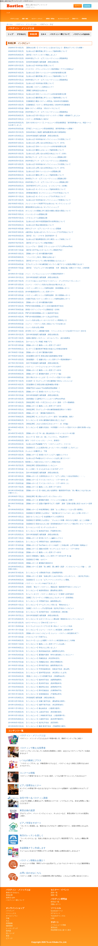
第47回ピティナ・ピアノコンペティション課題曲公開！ (46, 157)
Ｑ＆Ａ (43, 34)
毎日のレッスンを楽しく (31, 835)
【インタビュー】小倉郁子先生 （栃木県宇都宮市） (44, 719)
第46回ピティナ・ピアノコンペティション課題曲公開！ (46, 178)
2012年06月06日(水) (16, 579)
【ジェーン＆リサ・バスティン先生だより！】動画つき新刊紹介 (49, 594)
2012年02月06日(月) (16, 608)
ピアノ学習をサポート (30, 822)
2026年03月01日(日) (16, 58)
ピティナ (9, 938)
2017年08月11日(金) (16, 352)
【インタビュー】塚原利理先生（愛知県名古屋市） (44, 590)
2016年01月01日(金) (16, 395)
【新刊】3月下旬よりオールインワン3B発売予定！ (44, 250)
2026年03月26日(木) (16, 54)
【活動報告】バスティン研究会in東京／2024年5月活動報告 (47, 104)
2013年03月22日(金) (16, 523)
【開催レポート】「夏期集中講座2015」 (40, 413)
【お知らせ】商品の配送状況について (39, 225)
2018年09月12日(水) (16, 298)
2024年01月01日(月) (16, 132)
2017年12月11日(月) (16, 338)
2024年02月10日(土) (16, 119)
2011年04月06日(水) (16, 672)
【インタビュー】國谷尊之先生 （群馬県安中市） (44, 687)
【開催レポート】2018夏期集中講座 (39, 302)
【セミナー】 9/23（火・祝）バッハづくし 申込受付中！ (47, 437)
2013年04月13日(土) (16, 516)
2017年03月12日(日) (16, 359)
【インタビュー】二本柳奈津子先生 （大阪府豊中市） (45, 715)
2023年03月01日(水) (16, 157)
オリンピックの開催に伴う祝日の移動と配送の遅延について (48, 210)
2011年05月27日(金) (16, 662)
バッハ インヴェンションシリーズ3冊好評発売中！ (45, 273)
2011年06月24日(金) (16, 654)
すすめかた (21, 34)
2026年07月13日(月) (16, 47)
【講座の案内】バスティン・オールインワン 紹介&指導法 (47, 338)
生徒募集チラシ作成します (33, 847)
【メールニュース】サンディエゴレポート (41, 527)
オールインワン (12, 916)
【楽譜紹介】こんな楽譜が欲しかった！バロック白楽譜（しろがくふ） (52, 447)
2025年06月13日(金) (16, 76)
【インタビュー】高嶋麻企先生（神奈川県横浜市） (44, 662)
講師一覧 (54, 895)
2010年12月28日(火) (16, 697)
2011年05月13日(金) (16, 665)
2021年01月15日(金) (16, 239)
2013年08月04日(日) (16, 500)
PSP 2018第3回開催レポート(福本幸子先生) (42, 313)
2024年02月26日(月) (16, 115)
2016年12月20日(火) (16, 366)
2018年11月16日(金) (16, 288)
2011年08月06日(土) (16, 647)
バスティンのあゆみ (82, 34)
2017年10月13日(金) (16, 345)
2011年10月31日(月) (16, 633)
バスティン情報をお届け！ (33, 860)
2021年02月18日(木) (16, 232)
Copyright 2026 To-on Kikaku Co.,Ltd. (49, 942)
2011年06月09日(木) (16, 658)
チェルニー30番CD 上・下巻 (36, 451)
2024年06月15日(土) (16, 94)
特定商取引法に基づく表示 (61, 930)
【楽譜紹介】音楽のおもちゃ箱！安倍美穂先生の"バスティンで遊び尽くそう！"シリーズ (58, 523)
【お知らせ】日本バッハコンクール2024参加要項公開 (45, 94)
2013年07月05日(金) (16, 503)
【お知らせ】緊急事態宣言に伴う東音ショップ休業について (48, 239)
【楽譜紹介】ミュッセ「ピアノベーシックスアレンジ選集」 (48, 579)
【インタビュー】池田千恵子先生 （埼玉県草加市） (44, 704)
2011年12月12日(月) (16, 622)
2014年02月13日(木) (16, 454)
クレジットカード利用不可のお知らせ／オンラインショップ (48, 203)
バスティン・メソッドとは (26, 24)
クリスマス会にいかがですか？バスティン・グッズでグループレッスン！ (53, 281)
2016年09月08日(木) (16, 373)
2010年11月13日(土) (16, 708)
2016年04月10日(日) (16, 388)
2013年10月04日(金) (16, 490)
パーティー (10, 911)
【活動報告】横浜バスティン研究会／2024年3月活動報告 (47, 101)
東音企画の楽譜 (27, 810)
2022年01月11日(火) (16, 193)
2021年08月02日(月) (16, 207)
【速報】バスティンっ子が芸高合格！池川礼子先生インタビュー (49, 608)
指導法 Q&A (10, 898)
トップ (8, 12)
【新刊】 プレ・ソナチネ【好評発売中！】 (41, 235)
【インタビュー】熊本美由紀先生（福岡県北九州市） (45, 651)
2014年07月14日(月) (16, 433)
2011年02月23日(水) (16, 683)
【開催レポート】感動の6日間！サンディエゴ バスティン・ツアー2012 (52, 548)
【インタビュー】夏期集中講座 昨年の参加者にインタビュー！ (49, 654)
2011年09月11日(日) (16, 644)
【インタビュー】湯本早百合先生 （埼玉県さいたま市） (46, 672)
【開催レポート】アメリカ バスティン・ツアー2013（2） (47, 479)
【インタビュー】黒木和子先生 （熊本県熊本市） (44, 683)
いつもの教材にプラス (30, 760)
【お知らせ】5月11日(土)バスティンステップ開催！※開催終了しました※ (52, 115)
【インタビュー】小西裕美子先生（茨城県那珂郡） (44, 572)
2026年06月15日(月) (16, 51)
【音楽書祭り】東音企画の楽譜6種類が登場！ (42, 384)
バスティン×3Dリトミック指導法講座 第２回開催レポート (47, 295)
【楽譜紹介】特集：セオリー (36, 559)
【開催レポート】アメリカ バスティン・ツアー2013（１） (47, 483)
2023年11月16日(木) (16, 139)
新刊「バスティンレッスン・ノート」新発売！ (43, 440)
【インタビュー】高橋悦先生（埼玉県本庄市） (43, 658)
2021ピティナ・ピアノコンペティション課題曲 (43, 228)
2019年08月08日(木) (16, 257)
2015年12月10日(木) (16, 398)
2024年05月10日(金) (16, 108)
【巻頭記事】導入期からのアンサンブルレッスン (43, 496)
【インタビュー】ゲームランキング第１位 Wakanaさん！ (47, 604)
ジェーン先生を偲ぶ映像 (34, 327)
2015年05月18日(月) (16, 423)
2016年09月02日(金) (16, 377)
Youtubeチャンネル (58, 916)
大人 (7, 921)
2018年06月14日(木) (16, 313)
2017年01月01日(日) (16, 363)
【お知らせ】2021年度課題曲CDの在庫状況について (45, 221)
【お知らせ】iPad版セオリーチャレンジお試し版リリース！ (48, 458)
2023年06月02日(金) (16, 150)
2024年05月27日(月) (16, 97)
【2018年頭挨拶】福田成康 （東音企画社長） (42, 334)
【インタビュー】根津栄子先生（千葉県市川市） (43, 531)
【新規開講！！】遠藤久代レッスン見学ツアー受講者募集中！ (48, 359)
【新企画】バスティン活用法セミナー (39, 87)
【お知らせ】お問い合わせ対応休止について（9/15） (45, 143)
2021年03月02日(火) (16, 225)
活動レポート (56, 904)
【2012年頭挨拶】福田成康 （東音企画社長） (42, 615)
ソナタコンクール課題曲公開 (36, 218)
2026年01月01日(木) (16, 62)
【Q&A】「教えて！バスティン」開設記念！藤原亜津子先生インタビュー (53, 587)
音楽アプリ (75, 18)
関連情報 (84, 18)
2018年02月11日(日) (16, 331)
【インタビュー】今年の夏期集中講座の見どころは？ (45, 420)
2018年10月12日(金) (16, 295)
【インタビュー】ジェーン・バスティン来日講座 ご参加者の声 (49, 629)
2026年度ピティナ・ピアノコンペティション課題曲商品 (46, 58)
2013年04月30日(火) (16, 513)
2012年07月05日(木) (16, 576)
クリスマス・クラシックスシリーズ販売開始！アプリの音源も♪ (49, 69)
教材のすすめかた (12, 893)
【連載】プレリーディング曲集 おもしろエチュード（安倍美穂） (49, 597)
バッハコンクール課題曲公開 (36, 214)
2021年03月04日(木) (16, 221)
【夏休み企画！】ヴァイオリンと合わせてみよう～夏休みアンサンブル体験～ (54, 47)
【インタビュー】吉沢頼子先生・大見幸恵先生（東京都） (47, 612)
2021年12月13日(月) (16, 200)
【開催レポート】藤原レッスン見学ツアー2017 (43, 345)
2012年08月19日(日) (16, 563)
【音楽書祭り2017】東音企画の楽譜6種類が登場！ (44, 356)
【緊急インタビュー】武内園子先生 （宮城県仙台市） (45, 676)
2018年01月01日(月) (16, 334)
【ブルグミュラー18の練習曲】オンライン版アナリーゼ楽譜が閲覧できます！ (54, 264)
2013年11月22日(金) (16, 483)
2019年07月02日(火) (16, 260)
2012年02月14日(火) (16, 601)
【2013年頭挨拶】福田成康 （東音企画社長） (42, 534)
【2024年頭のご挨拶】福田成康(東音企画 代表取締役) (45, 132)
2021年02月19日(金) (16, 228)
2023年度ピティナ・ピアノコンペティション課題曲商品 (46, 160)
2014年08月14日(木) (16, 427)
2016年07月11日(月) (16, 381)
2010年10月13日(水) (16, 715)
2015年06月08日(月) (16, 420)
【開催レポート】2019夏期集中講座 (39, 253)
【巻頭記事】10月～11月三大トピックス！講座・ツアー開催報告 (49, 402)
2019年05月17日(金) (16, 268)
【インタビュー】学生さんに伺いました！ (41, 647)
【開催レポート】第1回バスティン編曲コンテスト (44, 538)
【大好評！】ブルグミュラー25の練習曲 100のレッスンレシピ (49, 381)
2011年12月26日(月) (16, 619)
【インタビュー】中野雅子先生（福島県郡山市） (43, 601)
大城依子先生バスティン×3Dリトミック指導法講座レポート (47, 298)
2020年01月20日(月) (16, 246)
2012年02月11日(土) (16, 604)
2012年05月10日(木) (16, 587)
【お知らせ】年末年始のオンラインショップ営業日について (48, 200)
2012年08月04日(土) (16, 566)
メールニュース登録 (58, 925)
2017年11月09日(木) (16, 341)
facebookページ (57, 911)
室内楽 (8, 931)
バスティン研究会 (59, 899)
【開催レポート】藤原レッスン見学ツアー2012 (43, 552)
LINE (52, 918)
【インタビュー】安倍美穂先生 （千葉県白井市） (44, 694)
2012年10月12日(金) (16, 552)
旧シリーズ (10, 933)
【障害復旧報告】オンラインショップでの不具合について (47, 193)
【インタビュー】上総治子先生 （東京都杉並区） (44, 712)
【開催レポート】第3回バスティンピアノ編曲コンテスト (46, 454)
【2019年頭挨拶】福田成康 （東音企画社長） (42, 277)
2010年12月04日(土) (16, 704)
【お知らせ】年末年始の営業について (39, 65)
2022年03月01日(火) (16, 178)
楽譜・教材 (25, 18)
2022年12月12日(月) (16, 164)
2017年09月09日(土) (16, 348)
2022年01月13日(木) (16, 189)
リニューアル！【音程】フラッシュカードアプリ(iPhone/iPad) (49, 246)
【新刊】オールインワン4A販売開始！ (39, 243)
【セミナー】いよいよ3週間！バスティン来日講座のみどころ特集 (50, 640)
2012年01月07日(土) (16, 615)
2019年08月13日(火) (16, 253)
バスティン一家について (60, 34)
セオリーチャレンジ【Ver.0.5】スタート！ (41, 622)
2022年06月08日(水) (16, 175)
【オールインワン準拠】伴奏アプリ (38, 341)
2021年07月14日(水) (16, 210)
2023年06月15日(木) (16, 146)
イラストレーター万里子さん (36, 637)
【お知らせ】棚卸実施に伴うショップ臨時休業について (46, 51)
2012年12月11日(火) (16, 538)
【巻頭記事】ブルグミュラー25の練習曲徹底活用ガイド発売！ (49, 409)
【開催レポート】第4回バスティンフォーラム (42, 391)
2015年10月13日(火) (16, 406)
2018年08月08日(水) (16, 302)
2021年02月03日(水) (16, 235)
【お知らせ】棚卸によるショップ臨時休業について (44, 150)
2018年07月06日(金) (16, 309)
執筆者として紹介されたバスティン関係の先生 (43, 462)
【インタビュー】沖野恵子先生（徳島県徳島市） (43, 541)
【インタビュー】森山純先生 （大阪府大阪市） (43, 708)
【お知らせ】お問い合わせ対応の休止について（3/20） (46, 153)
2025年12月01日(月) (16, 65)
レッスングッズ (12, 928)
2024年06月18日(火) (16, 90)
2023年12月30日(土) (16, 135)
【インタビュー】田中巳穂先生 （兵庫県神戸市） (44, 690)
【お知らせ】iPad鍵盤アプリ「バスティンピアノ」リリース (48, 444)
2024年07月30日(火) (16, 87)
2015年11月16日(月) (16, 402)
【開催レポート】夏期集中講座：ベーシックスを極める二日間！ (49, 500)
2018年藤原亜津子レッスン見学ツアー (39, 291)
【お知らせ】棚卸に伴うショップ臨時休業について (44, 175)
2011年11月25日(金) (16, 626)
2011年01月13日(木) (16, 694)
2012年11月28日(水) (16, 541)
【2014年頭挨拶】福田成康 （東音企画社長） (42, 472)
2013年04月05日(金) (16, 520)
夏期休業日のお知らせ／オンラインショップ (42, 207)
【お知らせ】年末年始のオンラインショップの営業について (48, 139)
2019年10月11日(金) (16, 250)
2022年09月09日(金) (16, 168)
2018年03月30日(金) (16, 323)
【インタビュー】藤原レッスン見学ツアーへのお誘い (45, 644)
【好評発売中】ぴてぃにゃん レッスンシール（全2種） (46, 185)
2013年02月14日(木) (16, 527)
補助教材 (9, 926)
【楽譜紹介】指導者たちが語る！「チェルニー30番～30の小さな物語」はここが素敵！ (58, 520)
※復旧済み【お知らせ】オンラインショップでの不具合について (49, 232)
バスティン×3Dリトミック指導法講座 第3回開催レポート (47, 288)
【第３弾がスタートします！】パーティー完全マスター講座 (48, 377)
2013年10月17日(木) (16, 487)
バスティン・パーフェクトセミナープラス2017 (43, 366)
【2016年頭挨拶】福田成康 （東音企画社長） (42, 395)
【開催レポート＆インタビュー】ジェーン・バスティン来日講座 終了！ (52, 633)
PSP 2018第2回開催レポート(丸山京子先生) (42, 316)
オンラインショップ (63, 18)
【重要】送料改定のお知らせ (36, 90)
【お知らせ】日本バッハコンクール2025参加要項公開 (45, 72)
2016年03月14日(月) (16, 391)
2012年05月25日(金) (16, 583)
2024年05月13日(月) (16, 104)
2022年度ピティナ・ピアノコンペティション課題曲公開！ (47, 182)
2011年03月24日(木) (16, 676)
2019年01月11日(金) (16, 273)
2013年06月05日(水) (16, 509)
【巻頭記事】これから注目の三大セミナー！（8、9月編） (47, 423)
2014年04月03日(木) (16, 444)
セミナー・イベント (37, 18)
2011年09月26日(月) (16, 640)
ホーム (9, 24)
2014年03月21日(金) (16, 447)
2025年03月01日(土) (16, 79)
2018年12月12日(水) (16, 284)
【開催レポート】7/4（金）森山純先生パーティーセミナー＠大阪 (50, 433)
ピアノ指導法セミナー (30, 785)
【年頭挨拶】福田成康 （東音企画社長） (40, 697)
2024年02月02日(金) (16, 128)
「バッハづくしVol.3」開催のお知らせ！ (40, 257)
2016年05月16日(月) (16, 384)
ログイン (78, 6)
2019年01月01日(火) (16, 277)
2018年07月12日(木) (16, 306)
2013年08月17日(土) (16, 496)
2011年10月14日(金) (16, 637)
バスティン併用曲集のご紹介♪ (36, 119)
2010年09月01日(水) (16, 726)
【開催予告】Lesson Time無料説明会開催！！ (42, 388)
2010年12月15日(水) (16, 701)
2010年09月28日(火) (16, 719)
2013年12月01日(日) (16, 479)
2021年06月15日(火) (16, 214)
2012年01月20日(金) (16, 612)
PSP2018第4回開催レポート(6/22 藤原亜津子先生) (44, 306)
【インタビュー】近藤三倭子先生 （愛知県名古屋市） (45, 701)
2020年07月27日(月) (16, 243)
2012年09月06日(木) (16, 559)
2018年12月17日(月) (16, 281)
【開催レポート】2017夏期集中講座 (39, 352)
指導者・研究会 (50, 18)
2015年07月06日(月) (16, 416)
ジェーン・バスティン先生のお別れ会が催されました (45, 284)
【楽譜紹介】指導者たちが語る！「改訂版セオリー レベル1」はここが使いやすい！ (57, 513)
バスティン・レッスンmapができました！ (41, 583)
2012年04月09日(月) (16, 594)
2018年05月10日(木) (16, 316)
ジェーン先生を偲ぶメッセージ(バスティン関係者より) (46, 320)
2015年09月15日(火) (16, 409)
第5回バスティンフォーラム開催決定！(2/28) (42, 309)
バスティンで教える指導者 (33, 747)
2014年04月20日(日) (16, 440)
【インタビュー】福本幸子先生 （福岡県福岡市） (44, 679)
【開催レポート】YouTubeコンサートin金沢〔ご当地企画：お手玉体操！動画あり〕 (57, 545)
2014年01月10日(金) (16, 469)
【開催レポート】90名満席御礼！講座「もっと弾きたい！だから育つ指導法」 (54, 509)
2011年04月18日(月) (16, 669)
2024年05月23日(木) (16, 101)
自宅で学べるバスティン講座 (34, 797)
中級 (7, 918)
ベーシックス (11, 913)
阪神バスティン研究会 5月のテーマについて (42, 108)
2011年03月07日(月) (16, 679)
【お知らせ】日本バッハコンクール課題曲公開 (43, 171)
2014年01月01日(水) (16, 472)
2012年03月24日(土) (16, 597)
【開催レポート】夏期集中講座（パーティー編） (43, 373)
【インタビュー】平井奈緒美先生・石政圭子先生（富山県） (48, 669)
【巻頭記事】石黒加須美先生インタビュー (41, 465)
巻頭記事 (33, 34)
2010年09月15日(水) (16, 722)
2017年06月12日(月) (16, 356)
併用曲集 (9, 923)
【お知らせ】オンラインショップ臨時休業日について (45, 189)
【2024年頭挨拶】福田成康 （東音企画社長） (42, 135)
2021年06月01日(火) (16, 218)
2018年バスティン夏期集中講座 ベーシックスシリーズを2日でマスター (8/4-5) (55, 331)
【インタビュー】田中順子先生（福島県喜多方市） (44, 665)
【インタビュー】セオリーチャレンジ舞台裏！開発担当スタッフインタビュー (54, 619)
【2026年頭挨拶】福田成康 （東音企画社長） (42, 62)
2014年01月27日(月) (16, 465)
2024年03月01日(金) (16, 112)
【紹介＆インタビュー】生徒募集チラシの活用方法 (44, 516)
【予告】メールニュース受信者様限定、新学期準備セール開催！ (49, 128)
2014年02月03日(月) (16, 462)
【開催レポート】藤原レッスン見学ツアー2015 (43, 406)
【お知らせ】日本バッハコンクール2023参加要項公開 (45, 146)
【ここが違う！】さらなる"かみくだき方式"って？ (44, 469)
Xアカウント (55, 913)
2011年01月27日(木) (16, 690)
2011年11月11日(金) (16, 629)
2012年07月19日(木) (16, 572)
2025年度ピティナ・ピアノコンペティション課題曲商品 (46, 79)
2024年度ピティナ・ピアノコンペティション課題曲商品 (46, 112)
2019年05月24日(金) (16, 264)
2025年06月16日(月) (16, 72)
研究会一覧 (55, 902)
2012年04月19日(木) (16, 590)
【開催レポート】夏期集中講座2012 (39, 563)
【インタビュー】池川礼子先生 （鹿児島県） (42, 722)
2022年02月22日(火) (16, 185)
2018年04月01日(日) (16, 320)
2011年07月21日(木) (16, 651)
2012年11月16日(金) (16, 545)
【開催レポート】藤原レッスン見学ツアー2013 (43, 487)
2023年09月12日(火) (16, 143)
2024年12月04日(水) (16, 83)
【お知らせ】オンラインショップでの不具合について (45, 196)
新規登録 (87, 6)
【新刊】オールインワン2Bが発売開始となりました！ (45, 260)
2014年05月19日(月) (16, 437)
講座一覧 (54, 893)
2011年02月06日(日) (16, 687)
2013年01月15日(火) (16, 531)
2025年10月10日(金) (16, 69)
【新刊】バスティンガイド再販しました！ (41, 54)
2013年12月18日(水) (16, 476)
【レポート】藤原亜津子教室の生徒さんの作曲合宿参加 (46, 348)
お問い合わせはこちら (30, 872)
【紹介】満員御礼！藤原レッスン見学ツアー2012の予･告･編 (48, 556)
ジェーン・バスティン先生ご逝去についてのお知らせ (45, 323)
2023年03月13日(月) (16, 153)
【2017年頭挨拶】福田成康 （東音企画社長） (42, 363)
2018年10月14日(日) (16, 291)
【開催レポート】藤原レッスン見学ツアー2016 (43, 370)
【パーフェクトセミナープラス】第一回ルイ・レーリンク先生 (48, 626)
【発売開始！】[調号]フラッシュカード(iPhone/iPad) (45, 398)
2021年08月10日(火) (16, 203)
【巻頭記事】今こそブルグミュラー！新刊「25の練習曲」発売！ (49, 416)
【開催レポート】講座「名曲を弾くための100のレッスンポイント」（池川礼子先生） (57, 576)
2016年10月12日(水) (16, 370)
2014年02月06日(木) (16, 458)
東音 (7, 936)
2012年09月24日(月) (16, 556)
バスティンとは (14, 18)
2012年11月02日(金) (16, 548)
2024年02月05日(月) (16, 122)
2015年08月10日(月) (16, 413)
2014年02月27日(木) (16, 451)
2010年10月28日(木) (16, 712)
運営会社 (54, 927)
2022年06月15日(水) (16, 171)
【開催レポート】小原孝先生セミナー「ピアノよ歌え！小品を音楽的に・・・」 (55, 476)
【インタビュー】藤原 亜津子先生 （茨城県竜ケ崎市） (46, 726)
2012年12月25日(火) (16, 534)
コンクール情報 (27, 772)
